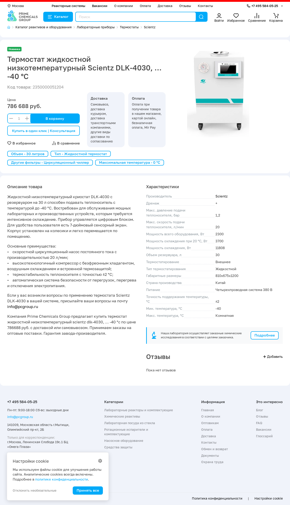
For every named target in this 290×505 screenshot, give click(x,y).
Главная (207, 410)
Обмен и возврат (214, 449)
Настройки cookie (268, 498)
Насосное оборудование (123, 440)
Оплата (145, 6)
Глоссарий (264, 436)
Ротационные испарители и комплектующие (126, 432)
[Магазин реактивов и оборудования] (11, 27)
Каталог (61, 16)
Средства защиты (118, 447)
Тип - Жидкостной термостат (80, 154)
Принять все (88, 490)
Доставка (165, 6)
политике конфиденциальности (61, 479)
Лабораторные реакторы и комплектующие (138, 410)
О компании (123, 6)
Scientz (221, 196)
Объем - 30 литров (27, 154)
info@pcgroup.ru (22, 306)
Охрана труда (212, 462)
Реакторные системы (68, 6)
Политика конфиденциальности (217, 498)
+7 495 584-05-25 (264, 6)
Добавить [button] (275, 356)
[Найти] (201, 17)
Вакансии (99, 6)
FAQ (259, 423)
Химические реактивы (122, 416)
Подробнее (264, 335)
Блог (259, 410)
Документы (210, 455)
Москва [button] (18, 6)
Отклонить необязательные (34, 490)
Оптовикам (210, 423)
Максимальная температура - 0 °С (129, 162)
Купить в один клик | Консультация (43, 130)
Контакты (205, 6)
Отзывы (185, 6)
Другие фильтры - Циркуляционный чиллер (50, 162)
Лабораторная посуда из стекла (129, 423)
